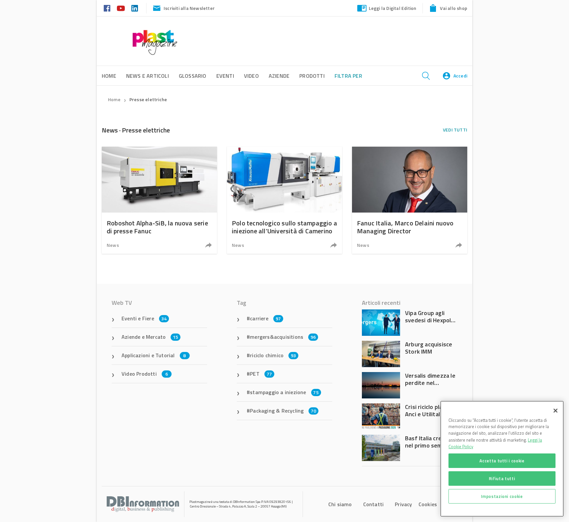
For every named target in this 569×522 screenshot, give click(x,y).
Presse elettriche (148, 99)
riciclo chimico (273, 355)
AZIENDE (279, 76)
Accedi (460, 75)
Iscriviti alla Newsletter (189, 8)
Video (251, 76)
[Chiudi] (555, 410)
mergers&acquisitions (283, 337)
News (113, 245)
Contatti (373, 504)
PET (261, 374)
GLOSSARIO (192, 76)
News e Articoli (147, 76)
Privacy (403, 504)
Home (114, 99)
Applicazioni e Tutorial (154, 355)
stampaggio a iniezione (284, 392)
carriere (265, 318)
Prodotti (312, 76)
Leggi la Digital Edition (393, 8)
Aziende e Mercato (150, 337)
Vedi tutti (455, 129)
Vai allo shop (453, 8)
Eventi (225, 76)
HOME (109, 76)
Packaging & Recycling (283, 411)
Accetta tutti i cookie (501, 460)
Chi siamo (340, 504)
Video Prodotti (145, 374)
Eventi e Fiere (144, 318)
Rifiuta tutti (502, 478)
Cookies (428, 504)
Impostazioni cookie (502, 496)
